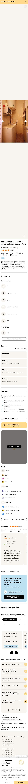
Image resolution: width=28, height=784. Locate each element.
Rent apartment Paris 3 (8, 743)
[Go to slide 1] (11, 628)
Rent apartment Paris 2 (8, 741)
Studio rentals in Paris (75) (10, 717)
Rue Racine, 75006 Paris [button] (9, 247)
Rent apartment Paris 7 (8, 752)
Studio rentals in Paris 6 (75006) (12, 719)
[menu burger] (26, 2)
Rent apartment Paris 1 (8, 739)
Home (4, 715)
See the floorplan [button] (21, 348)
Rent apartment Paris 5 (8, 748)
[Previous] (2, 121)
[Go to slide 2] (12, 628)
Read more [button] (7, 406)
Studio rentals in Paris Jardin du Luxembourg (13, 723)
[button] (14, 276)
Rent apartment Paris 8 (8, 754)
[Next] (25, 121)
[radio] (4, 538)
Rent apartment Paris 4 (8, 746)
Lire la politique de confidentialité (10, 777)
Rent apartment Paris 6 (8, 750)
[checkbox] (25, 6)
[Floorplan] (24, 235)
